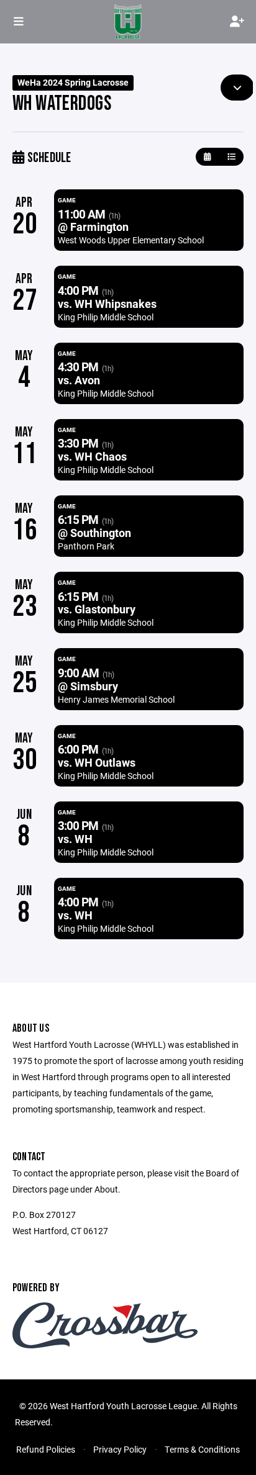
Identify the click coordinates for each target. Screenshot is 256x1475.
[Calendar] (207, 157)
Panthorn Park (86, 546)
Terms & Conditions (202, 1449)
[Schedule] (231, 157)
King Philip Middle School (105, 317)
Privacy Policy (120, 1449)
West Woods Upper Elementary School (131, 240)
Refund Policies (45, 1449)
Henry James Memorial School (116, 699)
